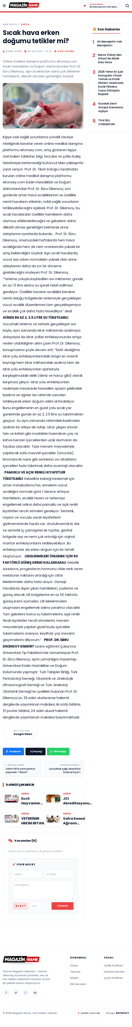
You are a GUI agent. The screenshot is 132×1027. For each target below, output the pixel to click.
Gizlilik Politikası (113, 965)
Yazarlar (75, 971)
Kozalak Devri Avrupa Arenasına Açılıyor (110, 107)
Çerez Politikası (113, 978)
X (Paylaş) (36, 751)
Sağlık (25, 24)
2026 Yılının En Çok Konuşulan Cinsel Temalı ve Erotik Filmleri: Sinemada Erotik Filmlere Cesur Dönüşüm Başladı (110, 83)
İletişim (74, 978)
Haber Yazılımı (90, 1013)
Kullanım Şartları (114, 971)
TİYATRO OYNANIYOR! (106, 122)
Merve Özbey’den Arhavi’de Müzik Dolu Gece (110, 58)
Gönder (62, 905)
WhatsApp (60, 751)
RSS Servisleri (78, 984)
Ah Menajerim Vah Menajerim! (109, 43)
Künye (74, 965)
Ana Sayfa (10, 24)
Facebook (15, 751)
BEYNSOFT (122, 1013)
